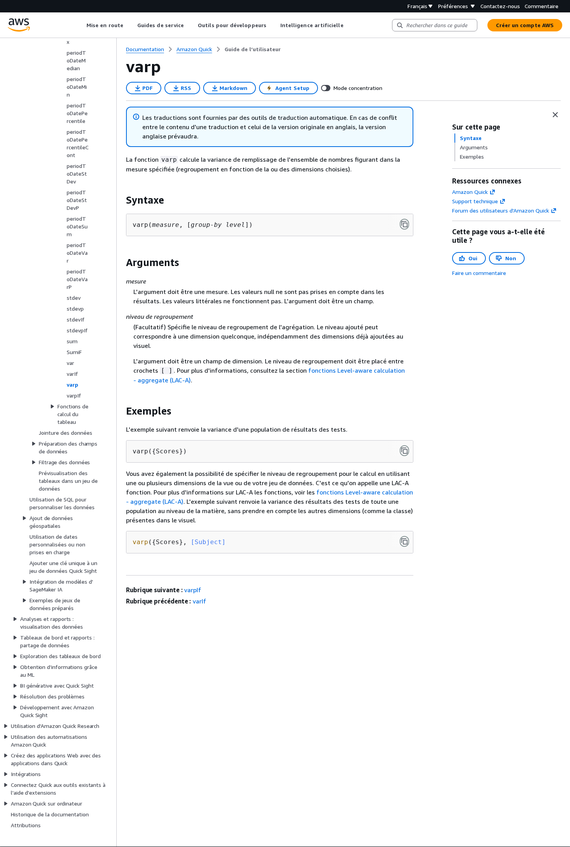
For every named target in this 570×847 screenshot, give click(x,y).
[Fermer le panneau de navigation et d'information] (555, 115)
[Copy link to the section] (119, 200)
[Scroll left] (81, 25)
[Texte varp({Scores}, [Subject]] (404, 541)
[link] (253, 49)
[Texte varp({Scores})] (404, 450)
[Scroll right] (349, 25)
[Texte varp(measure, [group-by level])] (404, 224)
